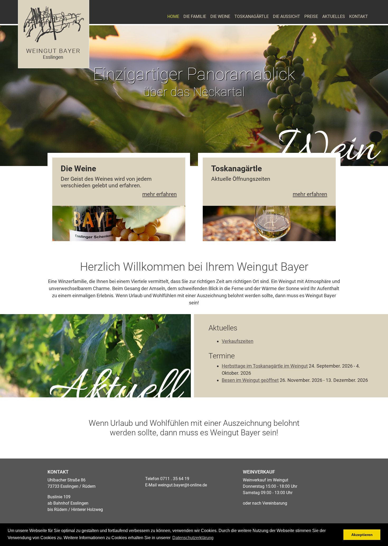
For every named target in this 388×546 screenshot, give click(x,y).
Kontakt (358, 16)
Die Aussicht (286, 16)
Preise (311, 16)
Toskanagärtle (251, 16)
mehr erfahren (159, 194)
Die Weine (220, 16)
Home (173, 16)
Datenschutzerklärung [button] (193, 537)
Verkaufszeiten (237, 341)
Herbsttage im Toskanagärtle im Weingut (265, 366)
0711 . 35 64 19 (174, 478)
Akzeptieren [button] (362, 535)
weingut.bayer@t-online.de (182, 484)
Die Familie (194, 16)
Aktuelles (333, 16)
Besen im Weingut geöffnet (250, 380)
